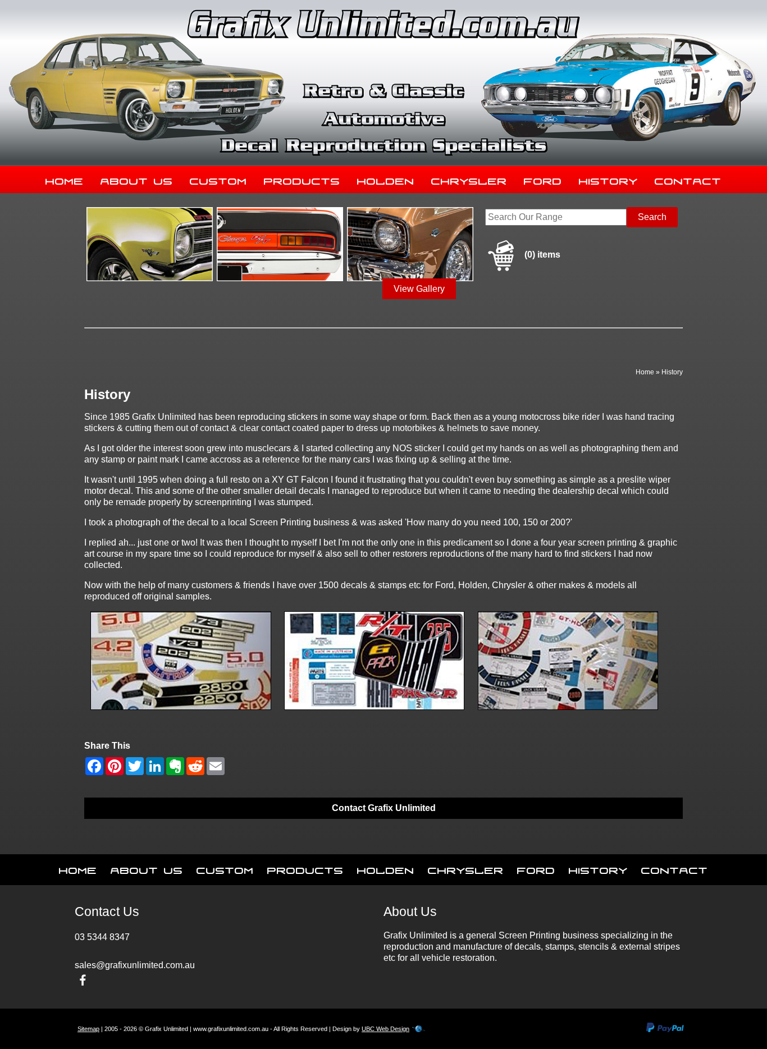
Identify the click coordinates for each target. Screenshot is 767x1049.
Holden (385, 179)
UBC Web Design (385, 1028)
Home (64, 179)
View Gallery (419, 289)
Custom (218, 179)
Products (302, 179)
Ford (543, 179)
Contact (688, 179)
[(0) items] (522, 269)
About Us (137, 179)
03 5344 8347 (102, 937)
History (608, 179)
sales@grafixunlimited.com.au (135, 965)
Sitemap (88, 1028)
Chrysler (469, 179)
